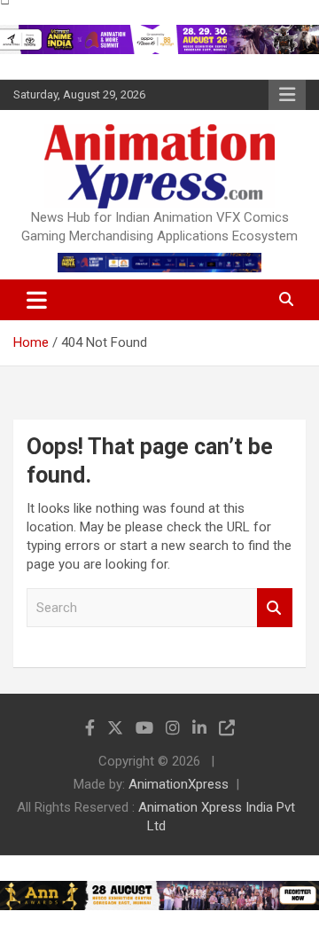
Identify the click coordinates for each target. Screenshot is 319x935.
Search (274, 608)
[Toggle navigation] (36, 299)
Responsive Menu (287, 95)
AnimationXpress (178, 784)
